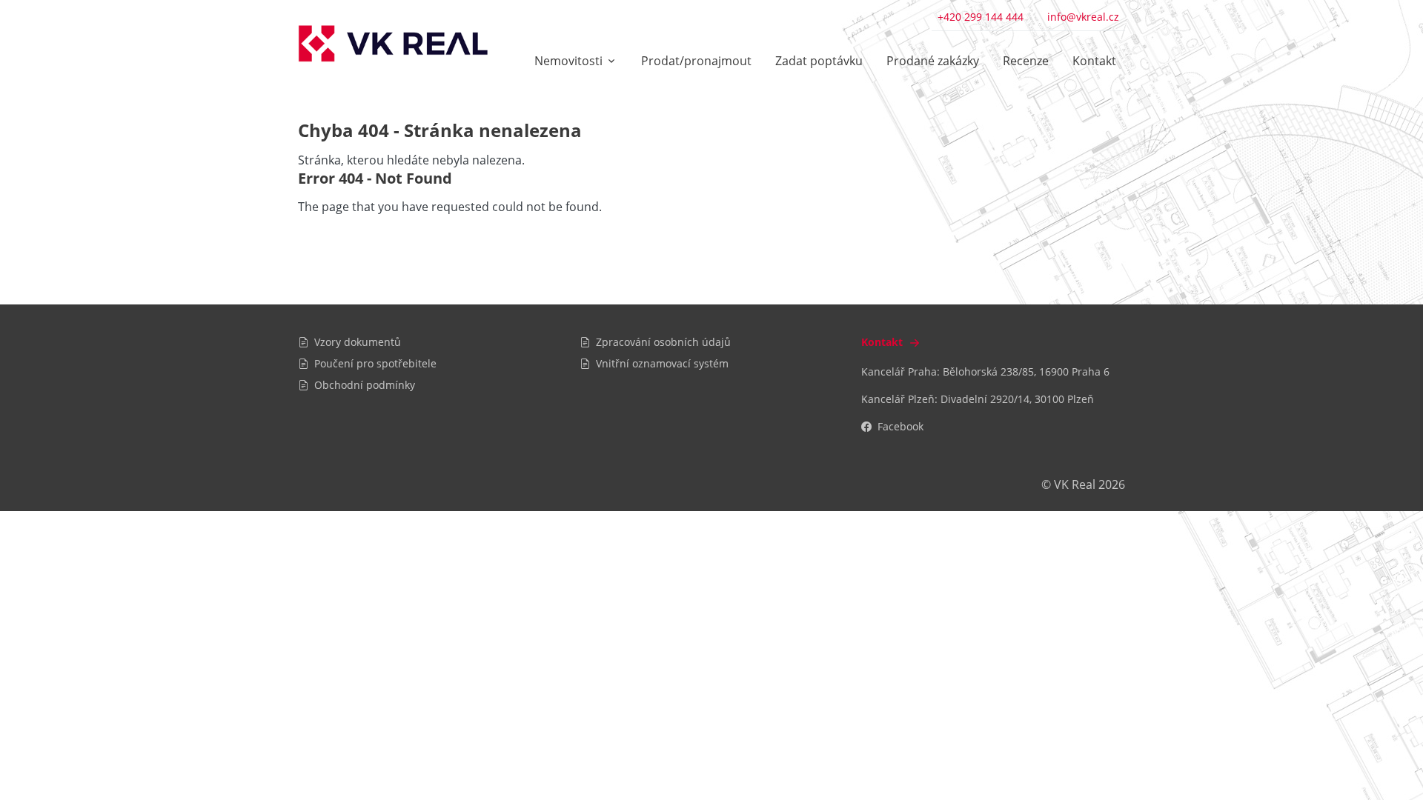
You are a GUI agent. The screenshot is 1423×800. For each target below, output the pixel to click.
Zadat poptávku (819, 61)
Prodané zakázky (932, 61)
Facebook (900, 426)
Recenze (1026, 61)
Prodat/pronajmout (696, 61)
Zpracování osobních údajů (663, 342)
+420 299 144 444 (981, 17)
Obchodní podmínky (364, 385)
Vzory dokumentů (357, 342)
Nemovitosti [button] (568, 61)
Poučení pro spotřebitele (375, 363)
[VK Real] (393, 43)
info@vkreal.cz (1083, 17)
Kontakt (1094, 61)
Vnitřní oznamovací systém (662, 363)
